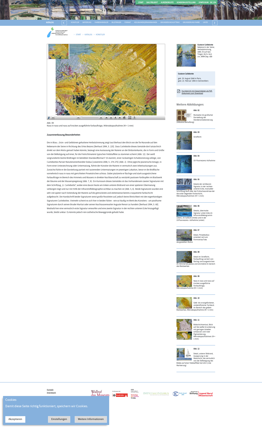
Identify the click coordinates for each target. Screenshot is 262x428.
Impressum (51, 392)
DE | (211, 2)
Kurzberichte (167, 2)
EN (214, 2)
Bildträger (116, 22)
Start (140, 2)
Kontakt (50, 389)
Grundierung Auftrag (170, 22)
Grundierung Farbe (191, 22)
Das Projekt (152, 2)
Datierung (86, 22)
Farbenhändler (101, 22)
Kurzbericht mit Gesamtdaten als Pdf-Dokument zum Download (197, 92)
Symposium (203, 2)
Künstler (75, 22)
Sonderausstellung (186, 2)
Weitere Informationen (91, 419)
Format (127, 22)
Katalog (50, 22)
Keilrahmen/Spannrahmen (145, 22)
